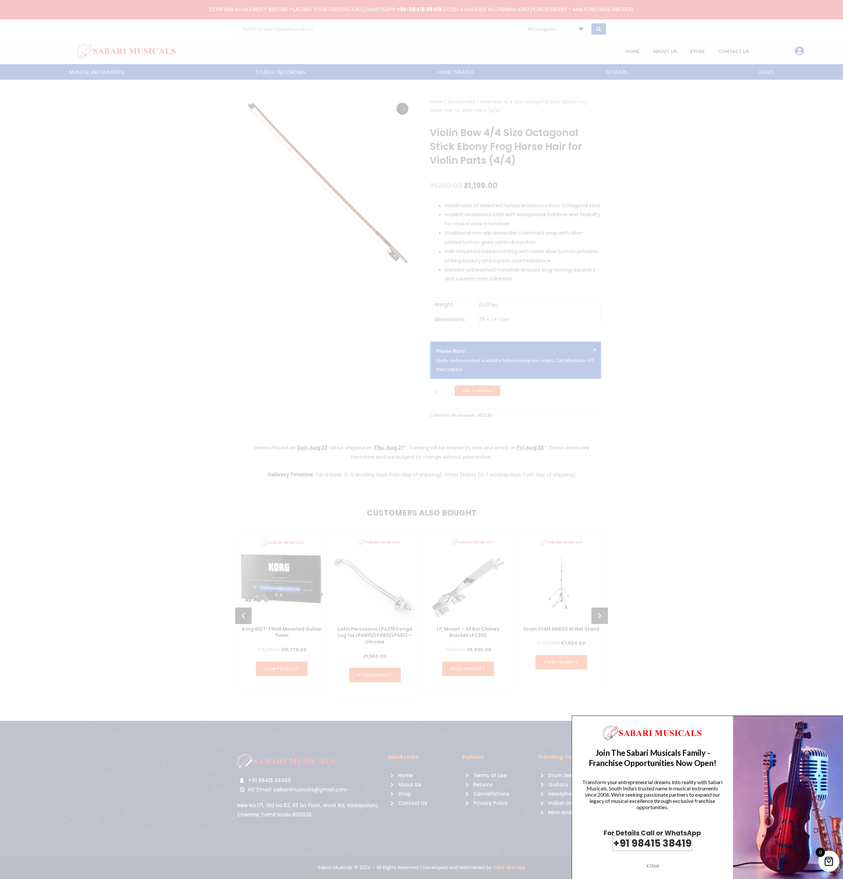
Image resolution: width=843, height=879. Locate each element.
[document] (421, 439)
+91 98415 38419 (652, 843)
